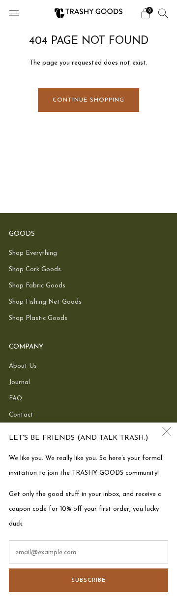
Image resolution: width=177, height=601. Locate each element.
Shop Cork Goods (35, 269)
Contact (21, 415)
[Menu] (14, 13)
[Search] (163, 13)
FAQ (16, 398)
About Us (23, 366)
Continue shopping (88, 100)
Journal (19, 382)
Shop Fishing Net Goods (45, 302)
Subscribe (88, 580)
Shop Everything (33, 253)
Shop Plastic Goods (38, 318)
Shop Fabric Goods (37, 286)
